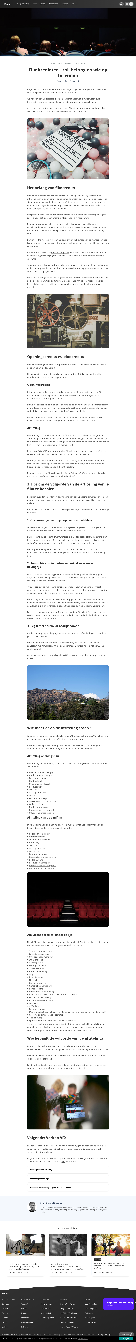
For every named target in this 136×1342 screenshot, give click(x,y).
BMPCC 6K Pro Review (69, 1313)
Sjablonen (89, 1313)
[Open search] (121, 4)
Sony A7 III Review (67, 1322)
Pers (50, 1335)
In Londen (25, 1318)
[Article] (25, 1245)
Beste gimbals (46, 1313)
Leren (60, 63)
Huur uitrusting (39, 4)
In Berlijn (24, 1327)
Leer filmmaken (91, 1304)
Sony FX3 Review (66, 1308)
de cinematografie (60, 252)
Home (53, 63)
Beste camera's (46, 1304)
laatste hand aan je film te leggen (65, 1145)
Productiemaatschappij (40, 775)
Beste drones (46, 1308)
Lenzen (5, 1308)
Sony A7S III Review (67, 1304)
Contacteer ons (69, 1335)
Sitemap (57, 1335)
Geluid (4, 1322)
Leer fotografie (91, 1308)
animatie (57, 395)
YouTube (98, 1260)
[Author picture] (32, 1207)
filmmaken (82, 111)
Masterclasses (90, 1322)
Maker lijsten (90, 1318)
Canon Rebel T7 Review (69, 1327)
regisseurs (51, 587)
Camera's (5, 1304)
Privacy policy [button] (83, 1339)
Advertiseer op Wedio (85, 1335)
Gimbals (5, 1318)
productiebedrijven (88, 392)
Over (43, 1335)
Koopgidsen (53, 4)
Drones (5, 1313)
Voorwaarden (26, 1335)
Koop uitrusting (23, 4)
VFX (63, 1161)
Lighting (5, 1327)
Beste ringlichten (47, 1318)
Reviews (65, 4)
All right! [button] (126, 1339)
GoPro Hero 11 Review (69, 1318)
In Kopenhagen (27, 1322)
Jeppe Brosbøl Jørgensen (52, 1203)
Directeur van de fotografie (42, 865)
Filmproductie (62, 81)
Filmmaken (69, 63)
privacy (36, 1335)
